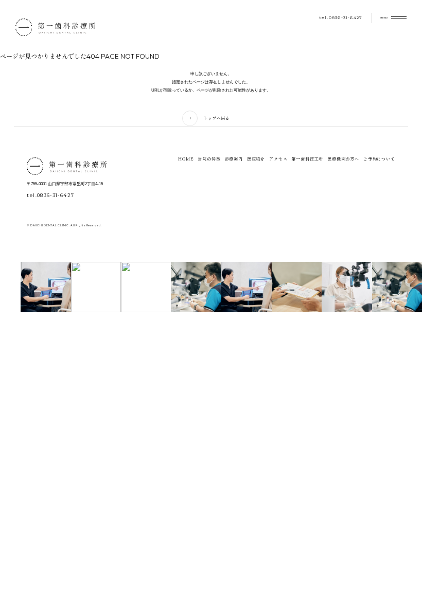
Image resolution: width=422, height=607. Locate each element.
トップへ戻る (216, 118)
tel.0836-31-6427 (340, 17)
